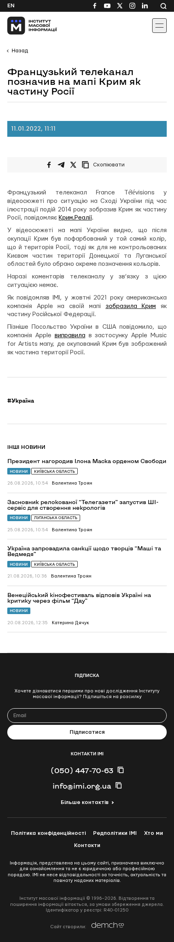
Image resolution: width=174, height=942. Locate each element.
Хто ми (153, 833)
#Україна (20, 400)
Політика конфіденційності (48, 833)
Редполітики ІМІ (115, 833)
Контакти (87, 845)
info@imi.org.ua (82, 785)
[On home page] (24, 25)
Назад (20, 51)
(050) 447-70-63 (82, 770)
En (11, 6)
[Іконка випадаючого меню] (159, 25)
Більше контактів (84, 802)
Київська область (54, 471)
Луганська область (55, 517)
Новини (19, 471)
